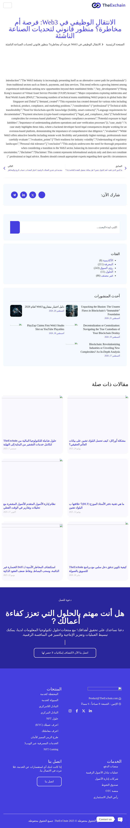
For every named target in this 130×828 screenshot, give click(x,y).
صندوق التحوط (110, 784)
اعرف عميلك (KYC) (46, 724)
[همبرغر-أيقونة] (7, 5)
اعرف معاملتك (50, 730)
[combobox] (70, 227)
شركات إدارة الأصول (106, 778)
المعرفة (108, 264)
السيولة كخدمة (50, 700)
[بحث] (15, 227)
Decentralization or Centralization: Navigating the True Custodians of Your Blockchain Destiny (101, 329)
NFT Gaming (51, 749)
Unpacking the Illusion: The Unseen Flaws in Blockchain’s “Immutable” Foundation (100, 310)
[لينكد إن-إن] (90, 711)
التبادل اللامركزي (48, 706)
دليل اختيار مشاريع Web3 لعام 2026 (44, 306)
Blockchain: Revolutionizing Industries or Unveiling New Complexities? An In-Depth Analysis (100, 348)
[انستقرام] (70, 711)
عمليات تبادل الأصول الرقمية (102, 772)
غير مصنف (107, 275)
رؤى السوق (106, 268)
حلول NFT (52, 718)
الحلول (109, 271)
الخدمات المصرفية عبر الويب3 (41, 743)
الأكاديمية (108, 260)
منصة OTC (112, 790)
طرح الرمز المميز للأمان (44, 737)
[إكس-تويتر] (83, 711)
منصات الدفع (111, 766)
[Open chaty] (120, 819)
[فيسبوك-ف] (77, 711)
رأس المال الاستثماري (105, 797)
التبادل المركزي (49, 712)
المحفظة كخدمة (49, 694)
